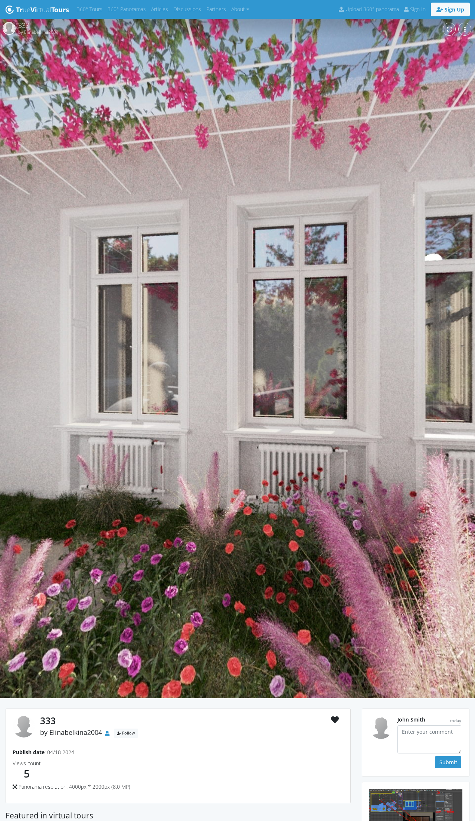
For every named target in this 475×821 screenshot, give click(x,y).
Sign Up (453, 9)
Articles (161, 9)
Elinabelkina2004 (75, 732)
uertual (42, 9)
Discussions (188, 9)
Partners (217, 9)
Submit (448, 762)
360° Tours (91, 9)
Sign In (417, 9)
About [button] (238, 9)
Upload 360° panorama (371, 9)
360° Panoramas (128, 9)
